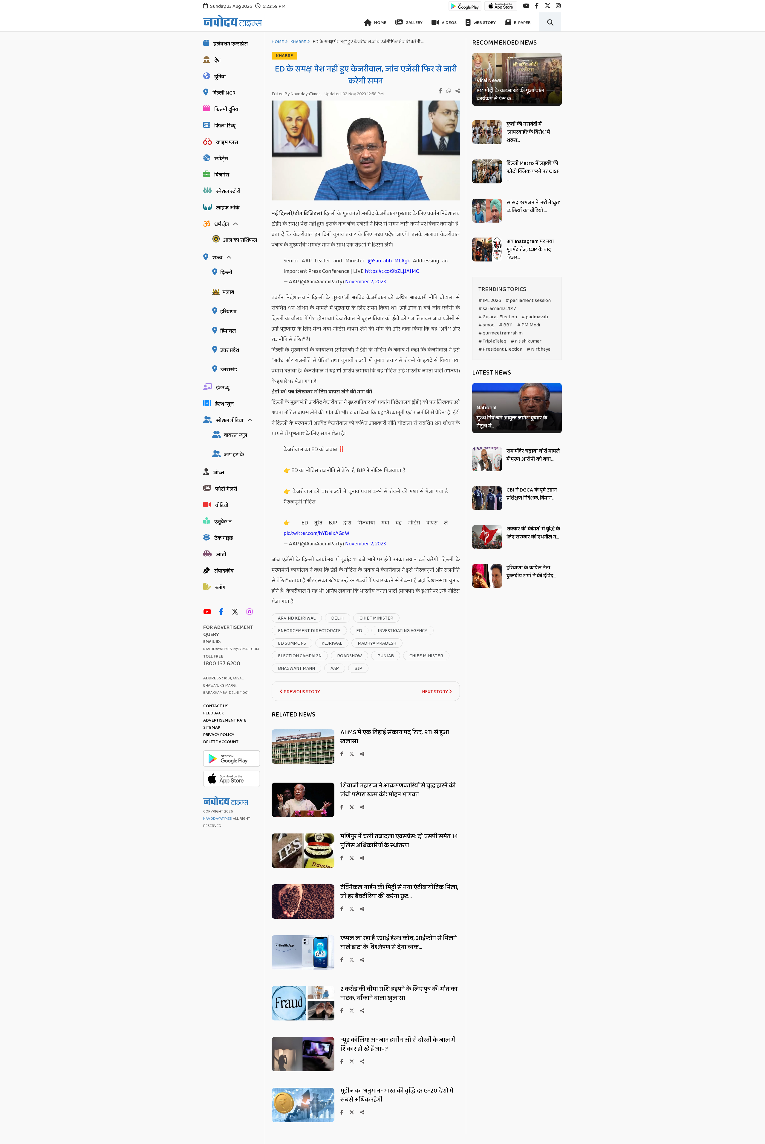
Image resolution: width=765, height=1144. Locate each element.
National (486, 408)
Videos (449, 22)
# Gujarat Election (497, 317)
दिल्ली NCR (223, 93)
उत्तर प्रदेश (229, 350)
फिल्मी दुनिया (227, 109)
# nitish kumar (526, 341)
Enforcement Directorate (309, 631)
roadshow (349, 656)
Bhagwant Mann (296, 668)
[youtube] (526, 6)
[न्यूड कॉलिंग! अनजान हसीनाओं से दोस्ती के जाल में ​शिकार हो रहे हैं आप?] (303, 1069)
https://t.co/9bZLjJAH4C (392, 271)
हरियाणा (228, 312)
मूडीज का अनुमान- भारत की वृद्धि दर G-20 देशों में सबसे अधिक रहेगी (396, 1095)
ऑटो (221, 554)
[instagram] (558, 6)
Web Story (484, 22)
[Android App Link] (465, 9)
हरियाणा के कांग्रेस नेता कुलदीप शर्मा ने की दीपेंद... (531, 572)
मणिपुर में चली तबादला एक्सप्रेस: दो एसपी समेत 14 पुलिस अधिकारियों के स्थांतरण (399, 841)
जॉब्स (218, 472)
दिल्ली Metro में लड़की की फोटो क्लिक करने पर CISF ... (533, 171)
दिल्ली (226, 273)
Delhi (337, 618)
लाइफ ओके (227, 208)
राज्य (217, 258)
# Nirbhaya (538, 349)
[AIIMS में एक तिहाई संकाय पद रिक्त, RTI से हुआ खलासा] (303, 762)
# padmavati (534, 317)
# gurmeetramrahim (500, 333)
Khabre (298, 41)
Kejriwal (332, 643)
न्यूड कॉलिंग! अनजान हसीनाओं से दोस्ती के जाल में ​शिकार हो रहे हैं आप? (398, 1044)
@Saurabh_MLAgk (389, 261)
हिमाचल (228, 331)
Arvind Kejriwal (297, 618)
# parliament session (528, 300)
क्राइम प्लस (227, 142)
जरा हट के (234, 455)
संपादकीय (223, 571)
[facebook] (536, 6)
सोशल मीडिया (229, 420)
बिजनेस (221, 175)
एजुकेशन (223, 522)
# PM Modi (528, 325)
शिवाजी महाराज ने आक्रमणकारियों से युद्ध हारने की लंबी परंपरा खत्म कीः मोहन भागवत (398, 790)
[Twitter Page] (236, 612)
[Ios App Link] (500, 9)
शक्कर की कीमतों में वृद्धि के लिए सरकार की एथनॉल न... (533, 533)
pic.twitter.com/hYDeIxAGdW (316, 533)
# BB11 (506, 325)
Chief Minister (376, 618)
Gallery (414, 22)
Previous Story (301, 692)
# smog (486, 325)
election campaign (300, 656)
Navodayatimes (217, 819)
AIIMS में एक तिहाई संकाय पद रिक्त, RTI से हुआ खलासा (394, 736)
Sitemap (211, 727)
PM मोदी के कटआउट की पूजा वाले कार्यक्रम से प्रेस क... (510, 95)
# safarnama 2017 (497, 309)
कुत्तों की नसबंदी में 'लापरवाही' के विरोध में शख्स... (528, 132)
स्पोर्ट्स (221, 159)
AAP (335, 668)
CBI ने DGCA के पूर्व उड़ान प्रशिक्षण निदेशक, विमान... (532, 494)
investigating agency (402, 631)
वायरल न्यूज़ (235, 435)
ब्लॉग (220, 587)
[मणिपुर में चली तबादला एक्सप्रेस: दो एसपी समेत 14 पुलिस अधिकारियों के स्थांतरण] (303, 866)
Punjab (385, 656)
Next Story (435, 692)
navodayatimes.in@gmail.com (231, 649)
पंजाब (228, 292)
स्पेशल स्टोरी (228, 191)
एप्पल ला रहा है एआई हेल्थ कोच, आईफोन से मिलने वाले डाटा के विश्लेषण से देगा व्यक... (398, 942)
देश (217, 60)
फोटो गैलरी (226, 489)
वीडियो (221, 505)
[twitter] (547, 6)
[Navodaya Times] (232, 21)
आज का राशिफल (240, 240)
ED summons (292, 643)
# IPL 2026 (489, 300)
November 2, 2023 (365, 282)
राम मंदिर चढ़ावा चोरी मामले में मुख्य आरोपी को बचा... (533, 455)
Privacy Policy (218, 734)
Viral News (489, 81)
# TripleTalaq (492, 341)
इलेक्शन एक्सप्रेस (230, 44)
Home (379, 22)
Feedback (213, 713)
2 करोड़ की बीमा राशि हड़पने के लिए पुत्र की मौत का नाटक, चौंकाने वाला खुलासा (399, 993)
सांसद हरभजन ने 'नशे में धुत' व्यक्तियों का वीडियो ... (533, 206)
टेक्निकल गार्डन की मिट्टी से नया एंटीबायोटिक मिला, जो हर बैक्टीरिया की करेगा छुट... (399, 891)
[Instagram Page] (251, 612)
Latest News (491, 372)
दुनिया (220, 77)
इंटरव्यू (223, 388)
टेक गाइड (223, 538)
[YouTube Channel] (208, 612)
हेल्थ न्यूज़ (224, 404)
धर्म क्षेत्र (221, 224)
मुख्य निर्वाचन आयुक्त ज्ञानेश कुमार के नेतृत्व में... (512, 422)
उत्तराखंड (228, 370)
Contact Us (215, 706)
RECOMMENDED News (504, 42)
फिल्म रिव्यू (224, 126)
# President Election (500, 349)
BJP (358, 668)
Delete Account (220, 742)
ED (359, 631)
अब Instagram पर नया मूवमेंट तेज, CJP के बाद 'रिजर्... (530, 249)
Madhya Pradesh (377, 643)
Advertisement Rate (225, 720)
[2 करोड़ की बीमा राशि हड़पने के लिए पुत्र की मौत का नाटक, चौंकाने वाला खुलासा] (303, 1018)
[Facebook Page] (222, 612)
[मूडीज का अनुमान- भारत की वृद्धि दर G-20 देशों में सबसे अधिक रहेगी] (303, 1120)
